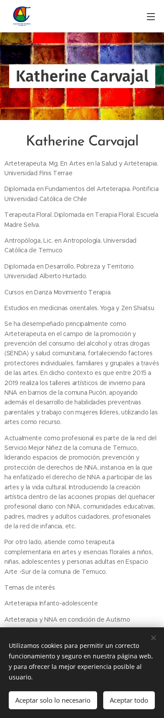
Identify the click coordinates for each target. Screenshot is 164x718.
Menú (151, 16)
